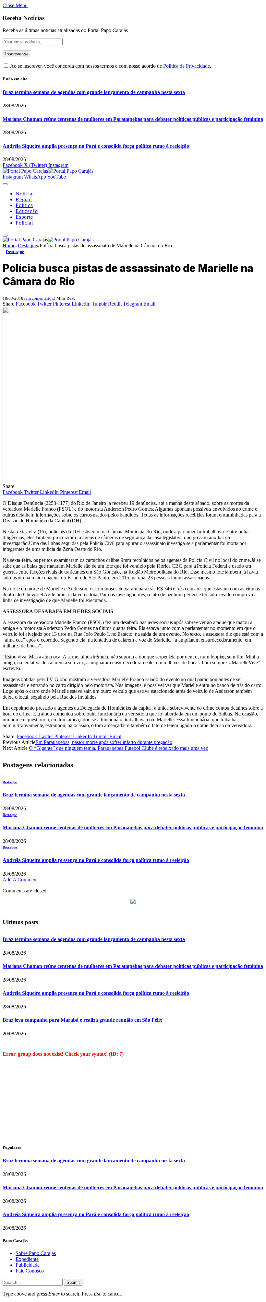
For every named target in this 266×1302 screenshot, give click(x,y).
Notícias (25, 193)
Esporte (24, 217)
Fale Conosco (30, 1270)
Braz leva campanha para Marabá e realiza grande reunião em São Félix (82, 1020)
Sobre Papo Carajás (36, 1253)
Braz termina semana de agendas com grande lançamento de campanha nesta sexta (94, 92)
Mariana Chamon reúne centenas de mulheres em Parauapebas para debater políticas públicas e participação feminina (133, 119)
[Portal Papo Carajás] (48, 171)
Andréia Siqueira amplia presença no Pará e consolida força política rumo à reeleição (96, 146)
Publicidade (28, 1265)
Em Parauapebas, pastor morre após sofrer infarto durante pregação (103, 742)
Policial (24, 223)
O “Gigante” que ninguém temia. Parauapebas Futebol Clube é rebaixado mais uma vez (118, 748)
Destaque (15, 251)
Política (24, 205)
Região (24, 199)
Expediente (27, 1259)
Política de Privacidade (186, 66)
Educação (27, 211)
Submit (73, 1282)
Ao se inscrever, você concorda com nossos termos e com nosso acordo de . (110, 66)
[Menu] (5, 184)
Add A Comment (20, 879)
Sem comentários (38, 298)
